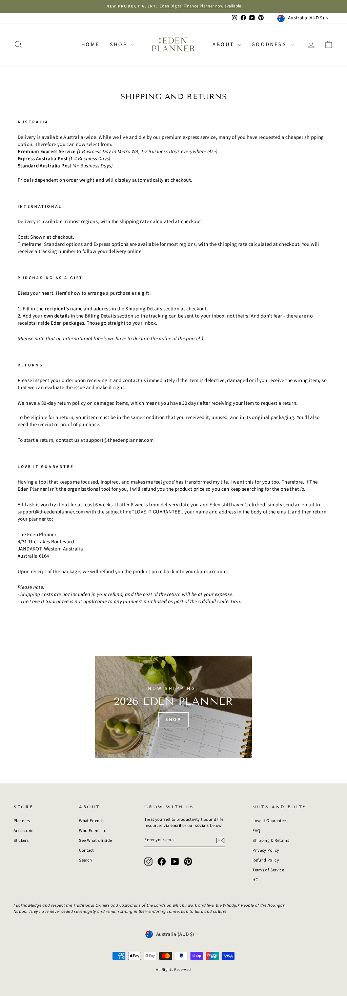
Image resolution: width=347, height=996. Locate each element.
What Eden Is (91, 821)
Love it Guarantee (269, 821)
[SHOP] (173, 707)
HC (255, 880)
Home (90, 44)
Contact (86, 850)
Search (85, 860)
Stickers (21, 840)
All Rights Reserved (173, 970)
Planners (22, 821)
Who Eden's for (93, 831)
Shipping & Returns (270, 840)
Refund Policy (265, 860)
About (224, 44)
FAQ (256, 831)
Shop (119, 44)
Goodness (270, 44)
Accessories (24, 831)
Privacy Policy (265, 850)
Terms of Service (268, 870)
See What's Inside (95, 840)
